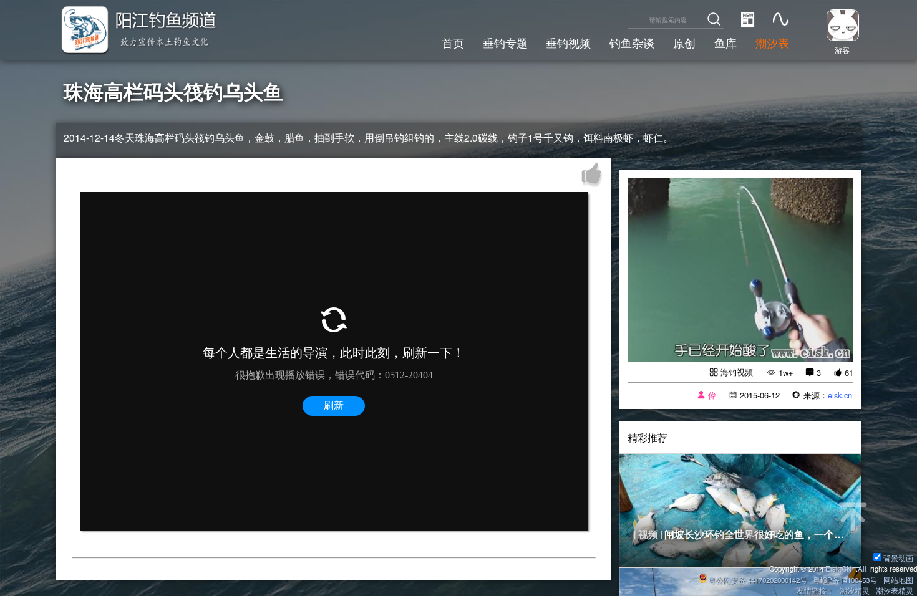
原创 (684, 42)
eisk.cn (840, 395)
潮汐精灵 (855, 590)
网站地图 (898, 580)
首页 (453, 42)
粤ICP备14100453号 (845, 580)
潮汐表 (772, 42)
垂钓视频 (568, 42)
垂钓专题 (505, 42)
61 (849, 372)
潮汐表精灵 (894, 590)
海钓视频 (736, 372)
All (862, 569)
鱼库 (725, 42)
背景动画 (898, 558)
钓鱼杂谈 (631, 42)
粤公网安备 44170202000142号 (758, 580)
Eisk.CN (838, 569)
